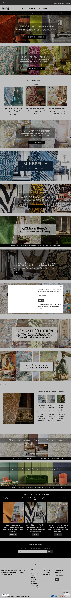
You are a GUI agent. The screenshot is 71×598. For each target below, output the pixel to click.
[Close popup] (61, 287)
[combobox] (5, 595)
